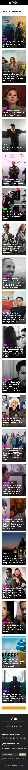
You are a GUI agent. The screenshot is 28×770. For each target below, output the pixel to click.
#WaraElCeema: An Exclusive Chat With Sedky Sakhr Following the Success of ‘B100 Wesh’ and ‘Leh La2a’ (12, 386)
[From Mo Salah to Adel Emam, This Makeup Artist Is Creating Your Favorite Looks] (14, 411)
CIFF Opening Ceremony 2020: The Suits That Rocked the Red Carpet (13, 181)
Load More (13, 708)
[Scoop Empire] (14, 2)
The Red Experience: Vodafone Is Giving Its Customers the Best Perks (12, 215)
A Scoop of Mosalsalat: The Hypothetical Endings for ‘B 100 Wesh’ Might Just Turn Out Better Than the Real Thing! (13, 454)
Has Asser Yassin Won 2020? (12, 148)
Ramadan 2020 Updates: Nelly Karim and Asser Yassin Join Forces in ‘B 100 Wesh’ (13, 628)
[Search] (26, 2)
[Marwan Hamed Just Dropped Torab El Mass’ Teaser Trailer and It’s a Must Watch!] (14, 686)
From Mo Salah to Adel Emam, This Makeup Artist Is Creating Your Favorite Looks (12, 421)
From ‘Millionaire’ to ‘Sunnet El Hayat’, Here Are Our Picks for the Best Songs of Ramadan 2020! (14, 559)
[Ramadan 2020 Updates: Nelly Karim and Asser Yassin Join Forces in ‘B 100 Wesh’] (14, 617)
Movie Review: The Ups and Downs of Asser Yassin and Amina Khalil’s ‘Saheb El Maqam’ (12, 248)
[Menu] (2, 2)
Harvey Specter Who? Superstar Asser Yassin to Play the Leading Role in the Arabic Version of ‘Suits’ (13, 351)
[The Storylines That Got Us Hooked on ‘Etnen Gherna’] (14, 32)
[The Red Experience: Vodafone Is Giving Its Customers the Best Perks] (14, 204)
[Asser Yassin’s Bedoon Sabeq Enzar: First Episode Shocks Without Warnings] (14, 66)
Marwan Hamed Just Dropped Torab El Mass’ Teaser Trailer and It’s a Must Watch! (13, 697)
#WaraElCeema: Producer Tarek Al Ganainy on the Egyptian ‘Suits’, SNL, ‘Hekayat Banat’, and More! (13, 283)
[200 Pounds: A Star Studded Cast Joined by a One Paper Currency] (14, 101)
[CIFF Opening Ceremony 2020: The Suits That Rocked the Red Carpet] (14, 170)
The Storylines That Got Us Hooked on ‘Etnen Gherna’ (13, 44)
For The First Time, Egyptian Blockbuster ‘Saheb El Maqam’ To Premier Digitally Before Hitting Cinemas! (13, 317)
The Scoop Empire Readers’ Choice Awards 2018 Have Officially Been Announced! (14, 662)
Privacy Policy (4, 759)
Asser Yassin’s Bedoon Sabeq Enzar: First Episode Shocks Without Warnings (13, 77)
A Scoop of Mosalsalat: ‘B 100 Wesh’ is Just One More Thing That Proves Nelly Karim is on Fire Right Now (14, 593)
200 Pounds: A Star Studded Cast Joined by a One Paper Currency (13, 113)
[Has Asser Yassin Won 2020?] (14, 135)
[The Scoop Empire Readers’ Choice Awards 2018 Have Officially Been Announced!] (14, 652)
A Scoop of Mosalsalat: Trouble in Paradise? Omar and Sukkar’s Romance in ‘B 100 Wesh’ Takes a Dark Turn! (13, 489)
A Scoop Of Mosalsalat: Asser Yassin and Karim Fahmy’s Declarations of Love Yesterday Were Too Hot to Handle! (14, 524)
